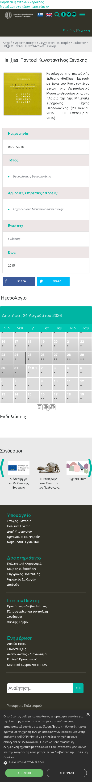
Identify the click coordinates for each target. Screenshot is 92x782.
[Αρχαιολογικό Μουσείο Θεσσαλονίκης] (23, 94)
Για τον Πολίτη (23, 600)
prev (3, 468)
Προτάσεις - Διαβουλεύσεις (27, 606)
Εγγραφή (83, 30)
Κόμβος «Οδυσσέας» (22, 569)
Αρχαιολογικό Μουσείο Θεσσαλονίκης (38, 209)
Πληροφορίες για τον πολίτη (27, 611)
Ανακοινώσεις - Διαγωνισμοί (27, 654)
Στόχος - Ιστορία (19, 521)
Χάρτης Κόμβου (18, 622)
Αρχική (7, 43)
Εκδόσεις (79, 43)
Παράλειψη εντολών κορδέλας (22, 2)
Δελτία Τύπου (16, 644)
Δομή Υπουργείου (19, 531)
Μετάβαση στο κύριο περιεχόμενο (24, 6)
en (48, 14)
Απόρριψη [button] (67, 773)
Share (21, 281)
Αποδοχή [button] (24, 773)
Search (57, 14)
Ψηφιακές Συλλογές (21, 579)
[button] (46, 762)
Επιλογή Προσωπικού (22, 659)
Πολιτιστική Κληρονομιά (24, 563)
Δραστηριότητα (25, 43)
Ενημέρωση (20, 638)
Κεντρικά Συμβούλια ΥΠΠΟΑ (27, 665)
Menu (81, 14)
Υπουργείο (19, 515)
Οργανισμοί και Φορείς (23, 537)
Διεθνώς (13, 584)
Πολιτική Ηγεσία (18, 526)
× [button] (88, 714)
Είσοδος (69, 30)
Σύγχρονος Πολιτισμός (54, 43)
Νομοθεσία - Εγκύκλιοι (23, 542)
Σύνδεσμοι (14, 616)
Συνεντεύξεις (16, 649)
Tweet (56, 281)
